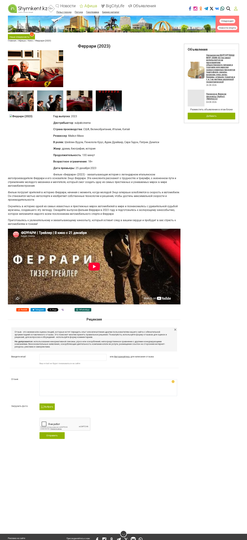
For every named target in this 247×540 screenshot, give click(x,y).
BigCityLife (115, 6)
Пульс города (63, 12)
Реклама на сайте (16, 538)
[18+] (27, 8)
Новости (68, 6)
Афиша (90, 6)
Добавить (211, 116)
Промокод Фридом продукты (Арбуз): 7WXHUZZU (216, 96)
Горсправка (92, 12)
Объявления (144, 6)
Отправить (52, 435)
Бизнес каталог (110, 12)
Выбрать (48, 406)
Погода (79, 12)
